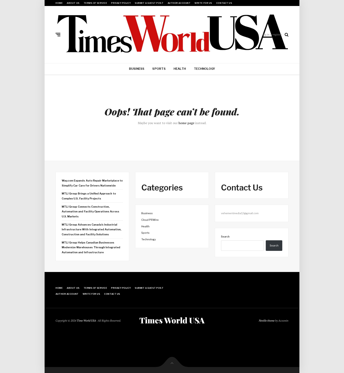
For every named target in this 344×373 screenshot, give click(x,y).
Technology (204, 69)
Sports (158, 69)
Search (225, 236)
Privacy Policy (121, 3)
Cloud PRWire (150, 219)
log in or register (272, 34)
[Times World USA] (172, 33)
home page (186, 123)
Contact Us (224, 3)
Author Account (179, 3)
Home (59, 3)
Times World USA (172, 320)
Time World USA (86, 320)
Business (137, 69)
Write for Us (203, 3)
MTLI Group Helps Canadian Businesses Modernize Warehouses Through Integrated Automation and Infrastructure (91, 247)
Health (180, 69)
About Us (73, 3)
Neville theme (267, 320)
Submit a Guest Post (149, 3)
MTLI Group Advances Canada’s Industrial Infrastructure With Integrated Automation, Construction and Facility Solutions (91, 229)
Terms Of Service (95, 3)
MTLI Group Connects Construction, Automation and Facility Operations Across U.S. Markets (90, 211)
